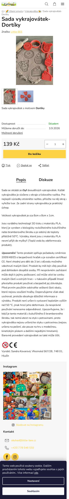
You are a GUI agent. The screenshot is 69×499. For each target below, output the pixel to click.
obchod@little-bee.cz (23, 440)
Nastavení (33, 481)
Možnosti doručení (12, 133)
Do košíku (34, 154)
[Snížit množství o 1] (47, 144)
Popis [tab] (21, 179)
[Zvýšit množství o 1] (63, 144)
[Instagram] (15, 457)
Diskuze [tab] (46, 179)
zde (36, 473)
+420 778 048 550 (22, 447)
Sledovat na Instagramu (29, 425)
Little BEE (16, 32)
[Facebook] (7, 457)
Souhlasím (33, 491)
